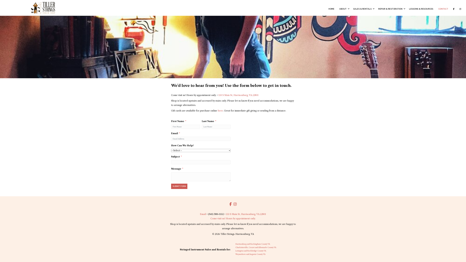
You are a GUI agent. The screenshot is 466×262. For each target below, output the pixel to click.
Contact (443, 9)
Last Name (208, 121)
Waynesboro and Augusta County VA (250, 254)
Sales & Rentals (362, 9)
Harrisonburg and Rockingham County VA (252, 244)
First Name (177, 121)
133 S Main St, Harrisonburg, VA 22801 (238, 95)
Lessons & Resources (421, 9)
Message (176, 169)
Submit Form (179, 186)
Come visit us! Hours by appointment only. (233, 218)
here (220, 110)
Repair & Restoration (390, 9)
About (343, 9)
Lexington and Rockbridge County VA (250, 251)
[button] (349, 8)
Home (331, 9)
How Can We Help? (182, 145)
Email (174, 133)
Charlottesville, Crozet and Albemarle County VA (255, 247)
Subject (175, 156)
